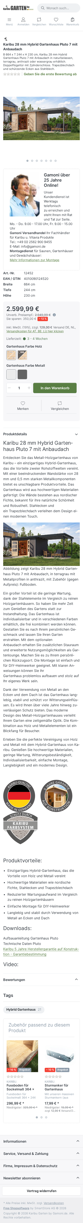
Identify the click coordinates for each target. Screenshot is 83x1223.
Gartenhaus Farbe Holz (24, 346)
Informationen (14, 1141)
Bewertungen (14, 980)
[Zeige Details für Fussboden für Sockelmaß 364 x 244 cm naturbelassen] (22, 1056)
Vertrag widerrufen (41, 1191)
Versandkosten (54, 1203)
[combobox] (58, 7)
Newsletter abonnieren (21, 1178)
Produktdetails (15, 434)
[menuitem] (23, 1010)
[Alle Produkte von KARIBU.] (5, 39)
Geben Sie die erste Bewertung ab (50, 74)
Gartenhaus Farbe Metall (25, 365)
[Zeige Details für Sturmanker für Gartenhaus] (60, 1056)
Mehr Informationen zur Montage (34, 260)
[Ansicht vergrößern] (41, 118)
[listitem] (41, 118)
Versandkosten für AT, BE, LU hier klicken (35, 331)
